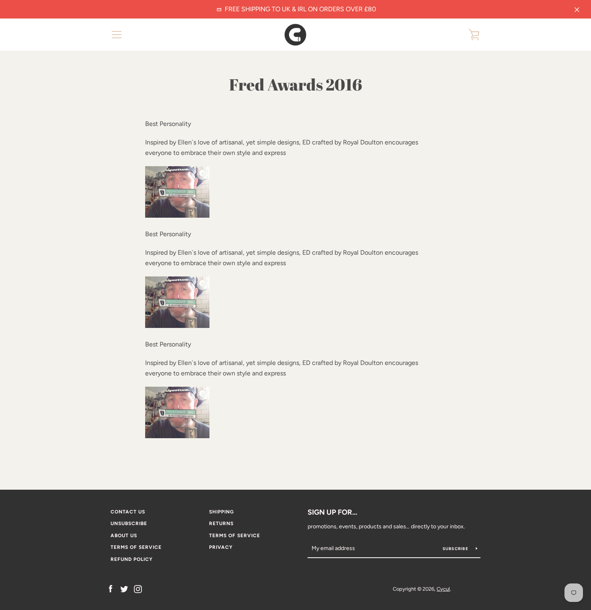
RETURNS (221, 523)
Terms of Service (234, 535)
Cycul (443, 589)
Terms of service (136, 547)
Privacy (221, 547)
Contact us (128, 512)
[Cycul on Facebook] (111, 588)
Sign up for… (332, 512)
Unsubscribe (129, 523)
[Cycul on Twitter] (124, 588)
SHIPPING (221, 512)
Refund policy (132, 559)
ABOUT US (124, 535)
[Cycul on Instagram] (138, 588)
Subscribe (456, 548)
